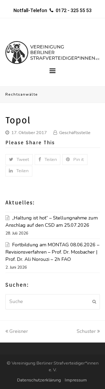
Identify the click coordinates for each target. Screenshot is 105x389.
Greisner (18, 331)
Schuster (87, 331)
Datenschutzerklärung (39, 380)
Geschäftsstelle (74, 132)
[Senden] (94, 301)
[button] (52, 71)
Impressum (76, 380)
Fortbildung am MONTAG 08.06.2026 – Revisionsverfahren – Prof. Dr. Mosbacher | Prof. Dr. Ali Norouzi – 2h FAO (52, 252)
